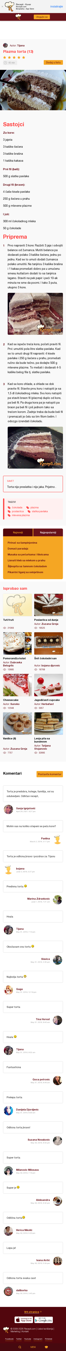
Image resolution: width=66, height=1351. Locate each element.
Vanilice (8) (17, 733)
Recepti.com (6, 1330)
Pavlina (45, 838)
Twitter (19, 1339)
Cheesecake (17, 692)
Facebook (9, 1339)
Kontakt (25, 1331)
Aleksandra (43, 1199)
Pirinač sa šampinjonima (22, 542)
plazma (35, 507)
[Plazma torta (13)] (35, 314)
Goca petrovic (41, 1079)
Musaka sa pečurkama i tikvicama (28, 554)
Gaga (19, 989)
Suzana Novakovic (39, 1139)
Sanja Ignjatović (25, 808)
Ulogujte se (42, 17)
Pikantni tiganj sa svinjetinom (25, 572)
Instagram (38, 1339)
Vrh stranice (31, 1311)
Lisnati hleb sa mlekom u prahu (26, 560)
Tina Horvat (43, 1019)
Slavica (45, 958)
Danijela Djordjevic (27, 1109)
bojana (20, 868)
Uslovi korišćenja (45, 1328)
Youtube (27, 1339)
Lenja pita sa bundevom (48, 733)
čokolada (17, 507)
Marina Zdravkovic (38, 898)
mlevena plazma (21, 515)
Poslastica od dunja (48, 611)
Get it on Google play (43, 1320)
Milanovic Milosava (27, 1169)
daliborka (21, 1290)
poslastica (18, 511)
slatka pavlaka (40, 511)
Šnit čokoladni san (48, 651)
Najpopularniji (48, 532)
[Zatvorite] (2, 6)
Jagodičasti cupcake (48, 692)
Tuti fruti (17, 611)
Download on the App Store (24, 1320)
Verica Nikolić (24, 1229)
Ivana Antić (43, 1260)
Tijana (21, 45)
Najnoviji (18, 532)
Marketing (15, 1331)
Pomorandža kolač (17, 651)
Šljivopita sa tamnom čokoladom (27, 566)
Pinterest (48, 1339)
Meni (33, 1347)
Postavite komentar (49, 774)
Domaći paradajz (18, 548)
